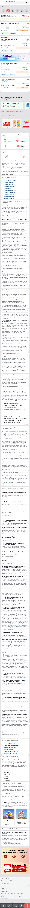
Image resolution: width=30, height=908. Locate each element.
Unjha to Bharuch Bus (9, 196)
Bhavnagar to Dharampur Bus (11, 745)
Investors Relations (12, 896)
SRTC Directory (7, 806)
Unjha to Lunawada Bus (9, 192)
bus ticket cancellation (17, 626)
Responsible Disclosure (5, 895)
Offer (5, 893)
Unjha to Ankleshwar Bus (10, 190)
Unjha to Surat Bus (8, 188)
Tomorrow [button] (8, 7)
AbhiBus (10, 901)
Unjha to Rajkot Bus (8, 182)
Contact (11, 893)
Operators (13, 895)
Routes (17, 895)
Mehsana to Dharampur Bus (10, 753)
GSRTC (5, 205)
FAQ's (15, 893)
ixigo (14, 901)
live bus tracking (17, 459)
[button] (2, 2)
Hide (26, 736)
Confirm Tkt (17, 901)
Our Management (4, 896)
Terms (18, 893)
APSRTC (6, 820)
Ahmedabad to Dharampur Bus (11, 751)
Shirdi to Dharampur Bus (9, 749)
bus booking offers (21, 443)
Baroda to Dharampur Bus (10, 743)
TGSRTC (19, 821)
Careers (20, 895)
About (8, 893)
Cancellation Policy (20, 896)
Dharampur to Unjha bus (7, 482)
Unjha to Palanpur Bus (9, 198)
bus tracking (22, 677)
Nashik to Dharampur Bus (10, 747)
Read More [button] (11, 115)
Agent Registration (4, 898)
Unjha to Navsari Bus (9, 194)
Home (2, 111)
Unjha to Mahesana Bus (9, 186)
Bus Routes (8, 111)
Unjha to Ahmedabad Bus (10, 180)
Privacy (21, 893)
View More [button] (25, 424)
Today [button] (3, 7)
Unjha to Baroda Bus (8, 184)
